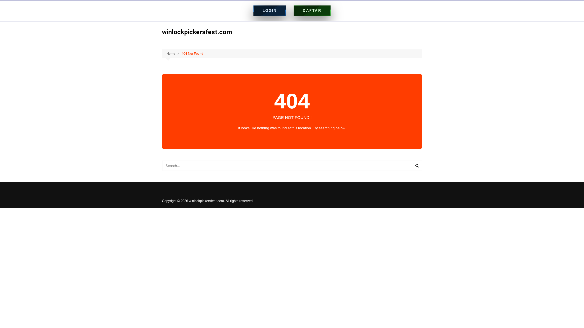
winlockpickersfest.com (197, 32)
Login (270, 11)
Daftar (312, 11)
